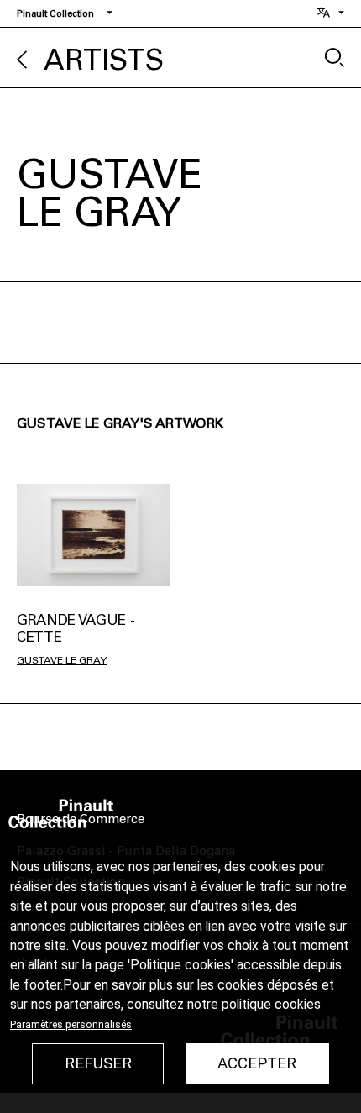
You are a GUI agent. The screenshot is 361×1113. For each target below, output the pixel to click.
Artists (104, 60)
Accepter (256, 1063)
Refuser (98, 1063)
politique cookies (271, 1004)
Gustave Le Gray (62, 660)
